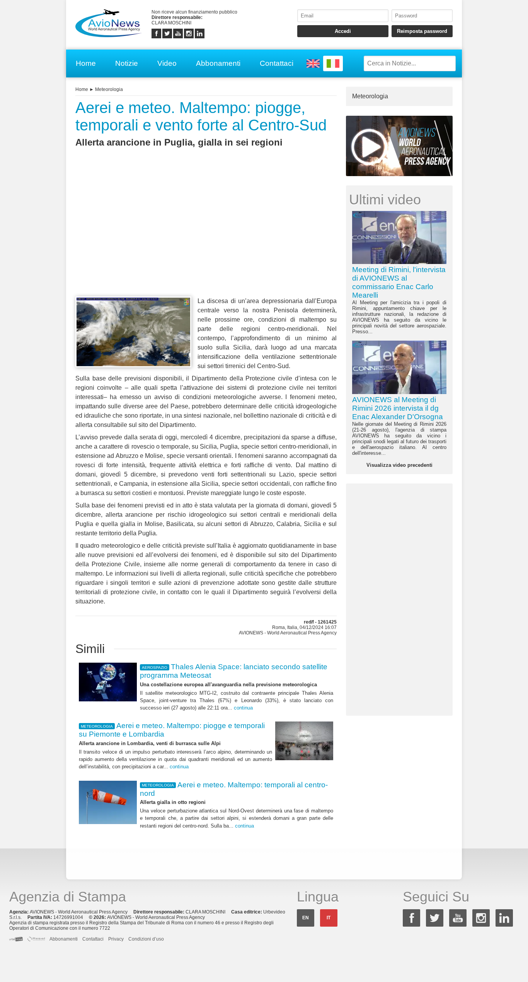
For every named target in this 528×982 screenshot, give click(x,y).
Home (86, 63)
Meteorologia (109, 89)
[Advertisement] (206, 236)
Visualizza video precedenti (399, 465)
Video (167, 63)
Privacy (116, 939)
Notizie (126, 63)
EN (305, 917)
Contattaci (276, 63)
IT (328, 917)
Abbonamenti (218, 63)
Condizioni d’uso (146, 939)
